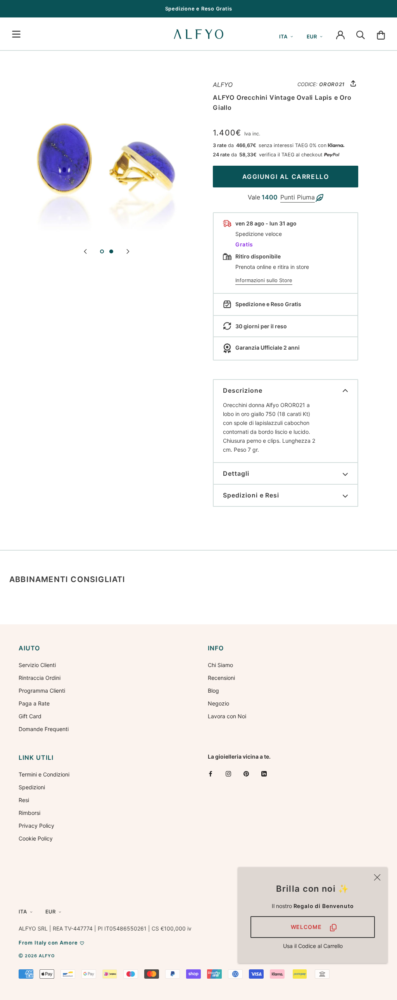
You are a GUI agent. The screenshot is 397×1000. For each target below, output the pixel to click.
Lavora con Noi (227, 716)
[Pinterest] (246, 773)
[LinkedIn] (264, 773)
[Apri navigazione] (16, 34)
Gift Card (30, 716)
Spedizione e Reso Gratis (198, 8)
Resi (24, 800)
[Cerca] (360, 34)
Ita (283, 36)
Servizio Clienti (37, 665)
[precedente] (85, 250)
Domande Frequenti (44, 729)
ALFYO (223, 84)
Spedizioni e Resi (251, 495)
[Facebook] (210, 773)
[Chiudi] (377, 877)
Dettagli (236, 473)
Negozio (218, 703)
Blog (213, 690)
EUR (312, 36)
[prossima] (128, 250)
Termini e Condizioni (44, 774)
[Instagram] (228, 773)
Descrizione (242, 390)
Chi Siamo (220, 665)
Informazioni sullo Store (263, 280)
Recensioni (221, 677)
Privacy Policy (36, 825)
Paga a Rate (34, 703)
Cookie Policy (36, 838)
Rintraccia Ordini (39, 677)
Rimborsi (29, 812)
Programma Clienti (42, 690)
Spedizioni (32, 787)
